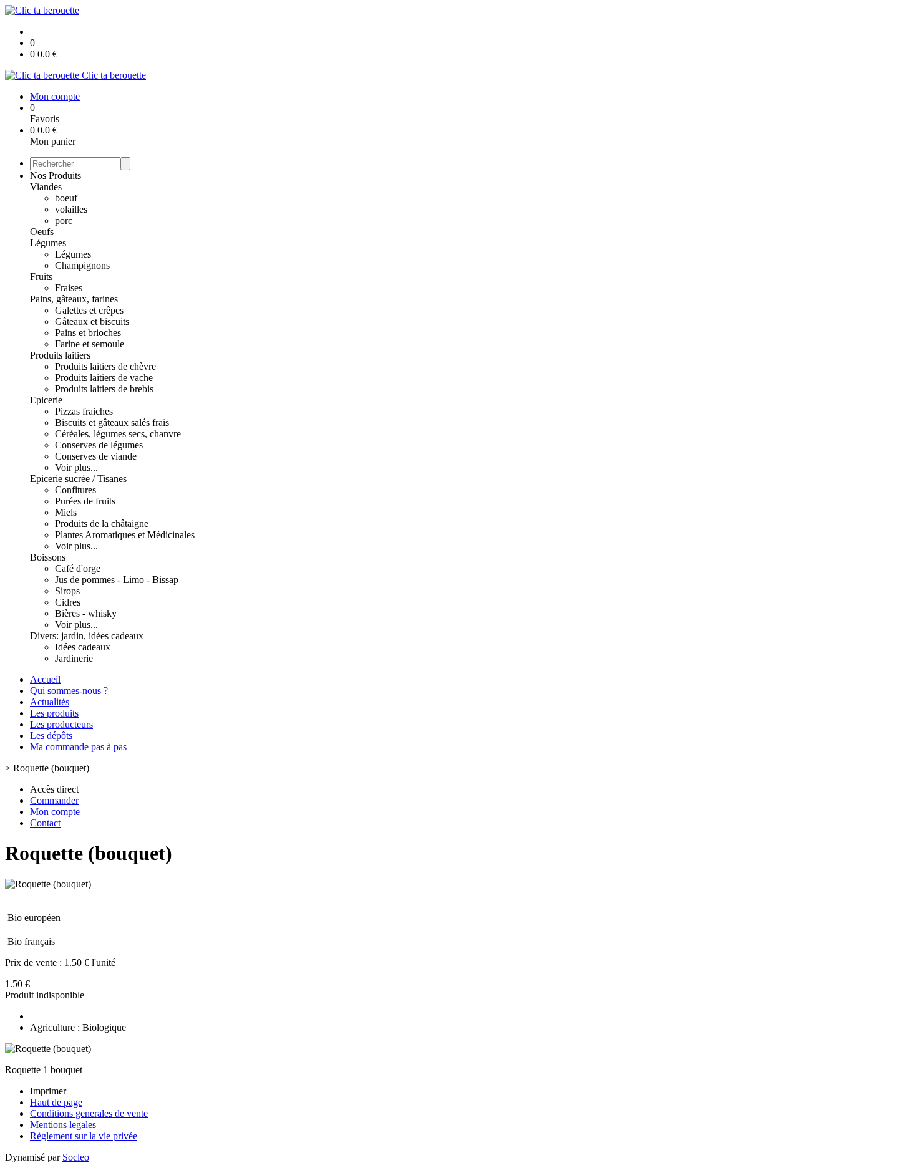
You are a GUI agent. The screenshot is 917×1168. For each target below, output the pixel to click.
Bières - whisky (86, 613)
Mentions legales (63, 1124)
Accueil (45, 679)
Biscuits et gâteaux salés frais (112, 422)
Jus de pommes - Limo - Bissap (116, 579)
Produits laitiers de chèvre (105, 366)
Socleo (75, 1157)
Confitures (75, 490)
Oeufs (42, 231)
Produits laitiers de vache (104, 377)
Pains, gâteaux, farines (74, 299)
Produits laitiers (60, 355)
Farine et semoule (89, 344)
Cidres (67, 602)
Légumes (48, 243)
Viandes (46, 186)
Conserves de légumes (99, 445)
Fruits (41, 276)
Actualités (49, 702)
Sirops (67, 591)
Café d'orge (77, 568)
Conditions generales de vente (89, 1113)
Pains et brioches (88, 332)
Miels (66, 512)
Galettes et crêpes (89, 310)
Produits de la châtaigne (101, 523)
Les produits (54, 713)
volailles (71, 209)
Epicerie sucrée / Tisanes (78, 478)
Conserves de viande (96, 456)
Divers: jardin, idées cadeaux (86, 635)
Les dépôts (51, 735)
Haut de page (56, 1102)
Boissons (48, 557)
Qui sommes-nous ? (69, 690)
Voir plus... (76, 467)
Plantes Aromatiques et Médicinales (125, 534)
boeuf (66, 198)
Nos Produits (55, 175)
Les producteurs (61, 724)
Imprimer (48, 1091)
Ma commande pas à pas (78, 746)
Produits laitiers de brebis (104, 389)
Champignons (82, 265)
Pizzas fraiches (84, 411)
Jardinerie (74, 658)
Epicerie (46, 400)
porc (63, 220)
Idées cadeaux (82, 647)
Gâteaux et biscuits (92, 321)
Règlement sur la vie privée (83, 1136)
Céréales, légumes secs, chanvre (118, 433)
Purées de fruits (85, 501)
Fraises (68, 287)
